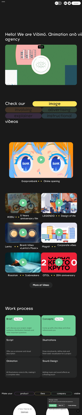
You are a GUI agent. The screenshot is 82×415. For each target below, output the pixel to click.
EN (56, 3)
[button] (76, 3)
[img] (65, 3)
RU (60, 3)
